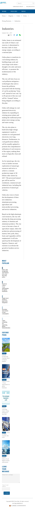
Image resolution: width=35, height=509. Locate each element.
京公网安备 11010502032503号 (18, 505)
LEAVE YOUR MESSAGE (5, 469)
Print (11, 35)
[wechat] (20, 35)
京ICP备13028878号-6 (17, 503)
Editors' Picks (5, 333)
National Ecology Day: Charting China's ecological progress (6, 358)
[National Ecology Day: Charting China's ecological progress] (6, 344)
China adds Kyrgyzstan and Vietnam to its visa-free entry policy (5, 273)
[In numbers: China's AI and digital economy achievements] (6, 447)
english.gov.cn (30, 6)
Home (4, 11)
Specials (5, 15)
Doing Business (6, 21)
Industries (17, 21)
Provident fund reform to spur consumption (5, 311)
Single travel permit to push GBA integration (5, 300)
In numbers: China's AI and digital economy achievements (5, 459)
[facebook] (14, 35)
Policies (14, 11)
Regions (25, 15)
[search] (33, 3)
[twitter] (17, 35)
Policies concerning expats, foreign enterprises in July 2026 (5, 411)
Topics (15, 15)
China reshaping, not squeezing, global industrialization (5, 324)
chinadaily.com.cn (18, 6)
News (23, 11)
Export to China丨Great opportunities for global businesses (5, 287)
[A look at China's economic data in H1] (6, 424)
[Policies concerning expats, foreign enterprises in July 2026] (6, 397)
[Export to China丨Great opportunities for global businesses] (6, 371)
